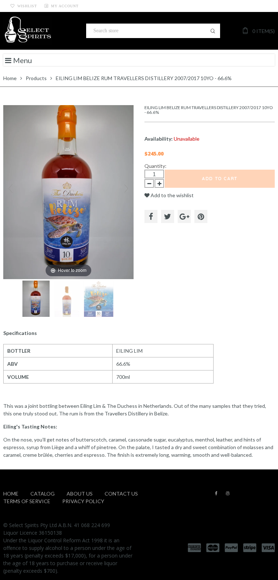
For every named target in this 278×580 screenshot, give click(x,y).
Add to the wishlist (171, 195)
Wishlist (27, 6)
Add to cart (219, 178)
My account (65, 6)
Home (10, 78)
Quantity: (155, 166)
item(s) (263, 31)
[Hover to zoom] (68, 191)
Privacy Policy (83, 501)
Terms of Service (26, 501)
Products (36, 78)
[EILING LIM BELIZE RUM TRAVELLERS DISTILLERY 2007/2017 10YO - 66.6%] (36, 299)
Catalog (42, 493)
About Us (80, 493)
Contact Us (121, 493)
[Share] (150, 216)
